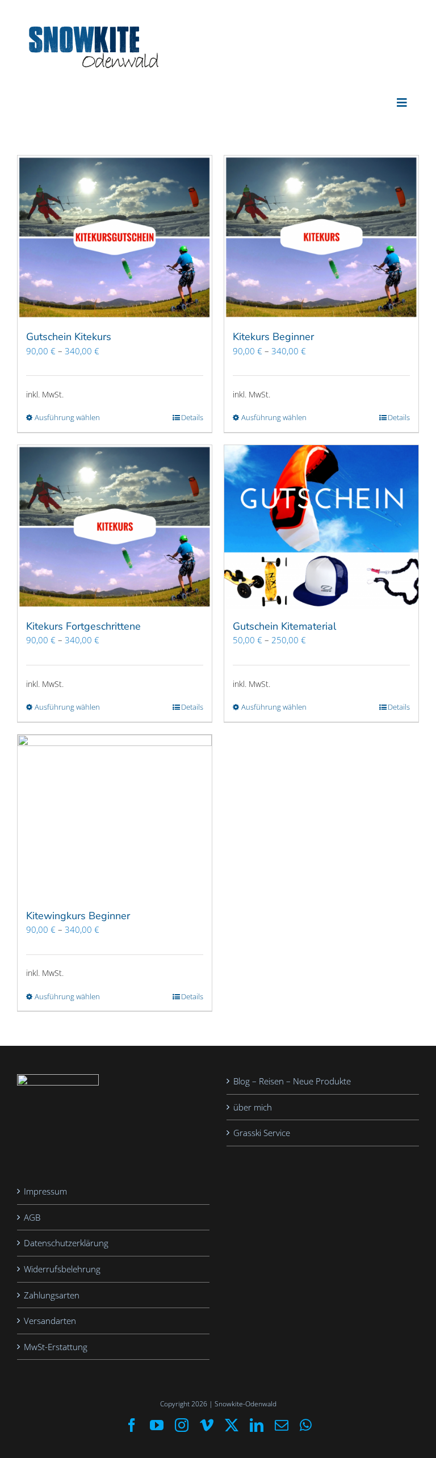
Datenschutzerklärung (66, 1242)
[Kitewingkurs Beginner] (115, 816)
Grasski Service (261, 1132)
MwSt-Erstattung (55, 1346)
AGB (32, 1217)
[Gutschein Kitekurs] (115, 237)
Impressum (45, 1191)
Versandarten (50, 1320)
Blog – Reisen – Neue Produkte (292, 1081)
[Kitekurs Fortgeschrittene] (115, 527)
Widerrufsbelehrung (62, 1269)
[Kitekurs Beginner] (321, 237)
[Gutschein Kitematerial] (321, 527)
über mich (252, 1107)
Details (192, 417)
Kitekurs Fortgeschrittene (83, 626)
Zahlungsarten (51, 1295)
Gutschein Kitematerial (284, 626)
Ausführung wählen (67, 417)
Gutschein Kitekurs (68, 336)
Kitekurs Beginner (273, 336)
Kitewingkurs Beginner (78, 916)
